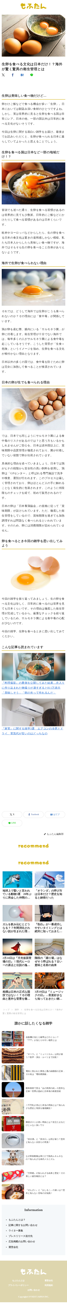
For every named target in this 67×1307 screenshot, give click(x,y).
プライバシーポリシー (18, 1285)
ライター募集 (16, 1230)
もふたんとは (18, 1280)
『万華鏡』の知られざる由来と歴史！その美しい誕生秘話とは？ (45, 1174)
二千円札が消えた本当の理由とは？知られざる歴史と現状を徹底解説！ (45, 1106)
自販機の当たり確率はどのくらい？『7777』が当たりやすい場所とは (42, 1038)
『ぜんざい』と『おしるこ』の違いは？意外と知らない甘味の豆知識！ (45, 1191)
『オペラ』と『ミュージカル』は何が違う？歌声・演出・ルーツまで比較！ (44, 1055)
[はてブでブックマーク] (22, 75)
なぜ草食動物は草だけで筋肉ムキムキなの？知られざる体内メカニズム (44, 1157)
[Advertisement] (33, 777)
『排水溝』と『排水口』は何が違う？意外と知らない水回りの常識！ (45, 1140)
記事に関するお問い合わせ (23, 1225)
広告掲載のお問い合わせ (22, 1241)
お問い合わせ (33, 1290)
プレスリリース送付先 (21, 1236)
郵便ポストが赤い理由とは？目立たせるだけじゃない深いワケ (45, 1123)
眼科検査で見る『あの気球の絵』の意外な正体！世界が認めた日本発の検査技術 (45, 1089)
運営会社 (13, 1247)
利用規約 (49, 1285)
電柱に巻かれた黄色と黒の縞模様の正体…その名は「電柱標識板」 (45, 1072)
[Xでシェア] (3, 75)
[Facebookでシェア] (13, 75)
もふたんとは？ (17, 1219)
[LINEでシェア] (32, 75)
